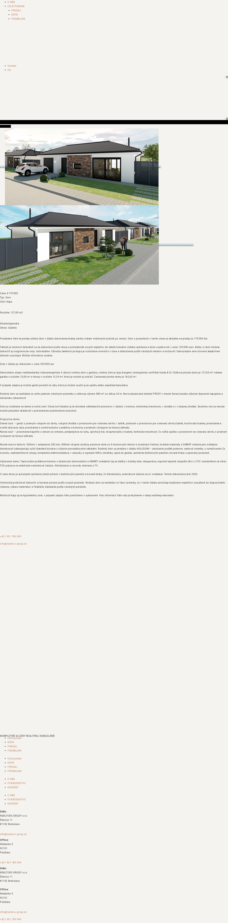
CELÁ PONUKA (16, 6)
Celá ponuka (14, 738)
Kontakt (11, 65)
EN (9, 70)
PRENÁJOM (18, 18)
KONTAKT (13, 787)
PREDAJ (16, 10)
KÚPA (14, 14)
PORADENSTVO (16, 783)
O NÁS (11, 2)
